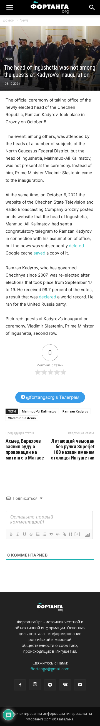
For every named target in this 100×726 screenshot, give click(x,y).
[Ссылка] (64, 534)
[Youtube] (80, 684)
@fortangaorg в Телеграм (52, 397)
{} (71, 534)
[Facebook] (20, 684)
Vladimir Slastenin (22, 418)
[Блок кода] (57, 534)
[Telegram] (50, 684)
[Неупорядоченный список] (44, 534)
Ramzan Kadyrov (75, 411)
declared (47, 297)
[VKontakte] (65, 684)
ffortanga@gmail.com (50, 668)
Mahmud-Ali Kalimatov (39, 411)
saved (39, 253)
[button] (92, 7)
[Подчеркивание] (24, 534)
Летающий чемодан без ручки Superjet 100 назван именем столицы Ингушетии (72, 449)
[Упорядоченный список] (37, 534)
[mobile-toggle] (9, 7)
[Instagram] (35, 684)
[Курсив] (17, 534)
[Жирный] (11, 534)
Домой (8, 20)
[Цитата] (51, 534)
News (24, 20)
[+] (77, 534)
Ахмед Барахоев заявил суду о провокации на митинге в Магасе (25, 449)
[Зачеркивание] (31, 534)
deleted (76, 245)
